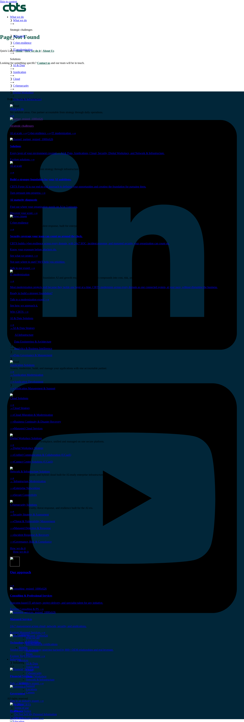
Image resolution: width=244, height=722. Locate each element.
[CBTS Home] (14, 10)
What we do (17, 16)
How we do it (18, 548)
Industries (15, 659)
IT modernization (63, 133)
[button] (125, 22)
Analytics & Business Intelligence (33, 348)
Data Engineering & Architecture (32, 341)
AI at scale (18, 133)
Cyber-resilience (39, 133)
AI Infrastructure (24, 334)
